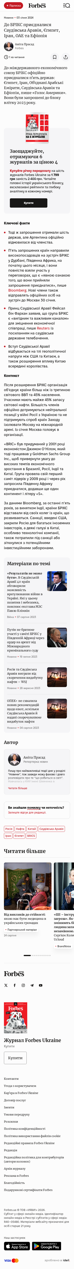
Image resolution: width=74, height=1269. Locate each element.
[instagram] (23, 985)
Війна (10, 617)
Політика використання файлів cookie (32, 1136)
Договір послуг (15, 1100)
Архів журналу (14, 1168)
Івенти (9, 1107)
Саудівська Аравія (51, 828)
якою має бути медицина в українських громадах (25, 919)
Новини (8, 17)
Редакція (10, 1150)
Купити (29, 202)
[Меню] (66, 5)
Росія (8, 828)
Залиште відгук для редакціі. (27, 812)
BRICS (31, 835)
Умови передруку (17, 1114)
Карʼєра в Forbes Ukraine (21, 1093)
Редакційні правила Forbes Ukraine (29, 1143)
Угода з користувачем (20, 1086)
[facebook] (14, 985)
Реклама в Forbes (16, 1176)
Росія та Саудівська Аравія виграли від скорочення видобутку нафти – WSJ (25, 675)
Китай (32, 828)
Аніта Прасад (24, 44)
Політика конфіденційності (24, 1129)
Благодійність (14, 1183)
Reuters (43, 328)
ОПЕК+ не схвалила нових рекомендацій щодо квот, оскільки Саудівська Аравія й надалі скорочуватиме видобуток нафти (24, 711)
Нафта (20, 828)
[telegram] (32, 985)
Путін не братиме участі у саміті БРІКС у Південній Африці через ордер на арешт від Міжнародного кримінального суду (25, 640)
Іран (8, 835)
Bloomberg (17, 290)
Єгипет (19, 835)
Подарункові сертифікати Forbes (28, 1190)
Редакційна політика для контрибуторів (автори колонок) (34, 1159)
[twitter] (6, 985)
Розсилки (11, 1121)
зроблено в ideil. (57, 1260)
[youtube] (40, 985)
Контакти (11, 1079)
